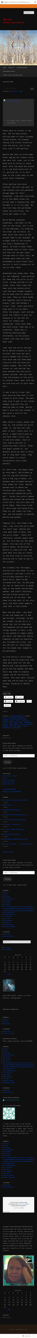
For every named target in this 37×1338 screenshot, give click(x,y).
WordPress (7, 727)
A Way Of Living (9, 88)
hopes (5, 724)
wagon (19, 726)
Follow (7, 762)
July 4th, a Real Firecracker (14, 829)
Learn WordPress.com (9, 914)
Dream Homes (6, 896)
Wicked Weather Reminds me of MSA (16, 839)
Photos (5, 777)
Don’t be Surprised (9, 780)
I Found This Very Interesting (14, 819)
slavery (13, 726)
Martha (16, 724)
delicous (5, 892)
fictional (25, 721)
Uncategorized (16, 716)
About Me (11, 67)
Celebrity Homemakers (17, 717)
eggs (18, 721)
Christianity (16, 719)
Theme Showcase (7, 920)
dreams (5, 721)
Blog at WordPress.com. (18, 1329)
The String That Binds (11, 834)
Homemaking (28, 722)
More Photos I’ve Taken (10, 775)
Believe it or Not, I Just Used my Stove (18, 844)
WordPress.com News (9, 926)
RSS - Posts (6, 947)
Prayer (5, 726)
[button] (18, 1270)
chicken (6, 719)
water (25, 726)
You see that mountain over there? (15, 800)
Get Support (6, 904)
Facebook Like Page (8, 852)
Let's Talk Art (7, 916)
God (11, 722)
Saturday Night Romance (12, 810)
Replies (17, 727)
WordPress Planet (8, 924)
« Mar (9, 974)
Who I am (7, 19)
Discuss (5, 894)
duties (12, 721)
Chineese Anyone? (22, 67)
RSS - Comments (7, 949)
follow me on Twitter (9, 789)
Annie (5, 717)
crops (24, 719)
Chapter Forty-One (8, 783)
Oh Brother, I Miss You (12, 824)
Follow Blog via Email (9, 743)
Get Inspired (7, 900)
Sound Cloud (6, 918)
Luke (10, 724)
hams (15, 722)
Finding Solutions (8, 898)
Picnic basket (26, 724)
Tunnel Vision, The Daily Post (12, 75)
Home (4, 67)
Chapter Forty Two (8, 781)
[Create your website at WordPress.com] (18, 2)
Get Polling (6, 902)
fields (5, 722)
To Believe (6, 922)
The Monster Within (9, 71)
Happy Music (8, 805)
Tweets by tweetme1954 (12, 791)
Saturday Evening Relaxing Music (15, 814)
